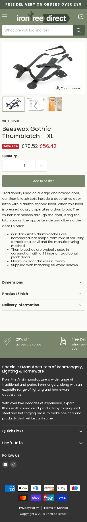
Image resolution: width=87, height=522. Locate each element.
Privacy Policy (29, 508)
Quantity (9, 156)
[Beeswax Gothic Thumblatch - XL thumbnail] (13, 104)
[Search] (79, 30)
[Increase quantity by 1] (41, 166)
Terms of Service (56, 508)
